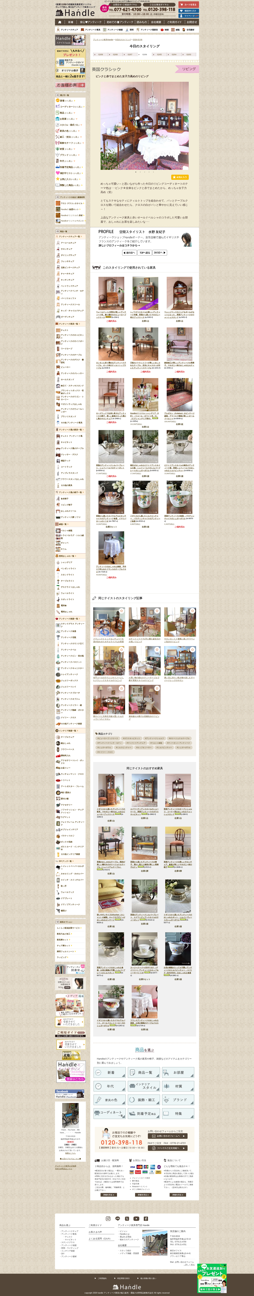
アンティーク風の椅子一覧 (70, 492)
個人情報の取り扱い (148, 1278)
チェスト (69, 1237)
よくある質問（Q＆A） (100, 1238)
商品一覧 (63, 231)
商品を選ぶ (64, 1225)
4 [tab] (149, 172)
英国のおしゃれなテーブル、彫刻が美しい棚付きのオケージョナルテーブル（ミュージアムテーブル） (111, 864)
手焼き (71, 203)
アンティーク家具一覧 (68, 324)
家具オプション (66, 922)
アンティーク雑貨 (115, 30)
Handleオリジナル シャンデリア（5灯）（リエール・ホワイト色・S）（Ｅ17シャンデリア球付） (144, 416)
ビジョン (123, 1231)
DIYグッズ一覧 (65, 861)
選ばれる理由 (125, 1237)
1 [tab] (135, 172)
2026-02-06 (137, 40)
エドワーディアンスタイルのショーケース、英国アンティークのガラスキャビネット (144, 811)
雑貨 (167, 30)
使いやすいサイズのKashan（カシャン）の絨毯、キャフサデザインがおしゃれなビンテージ (111, 917)
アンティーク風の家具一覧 (70, 430)
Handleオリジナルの (72, 215)
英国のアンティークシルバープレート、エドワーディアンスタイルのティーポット (144, 917)
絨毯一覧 (63, 524)
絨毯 (178, 30)
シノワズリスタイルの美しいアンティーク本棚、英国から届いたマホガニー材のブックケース (145, 314)
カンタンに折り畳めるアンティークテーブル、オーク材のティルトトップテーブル (111, 365)
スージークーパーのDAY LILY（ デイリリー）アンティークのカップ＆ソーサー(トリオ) (144, 970)
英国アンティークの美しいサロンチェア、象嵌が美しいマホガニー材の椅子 (178, 864)
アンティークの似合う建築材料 (72, 197)
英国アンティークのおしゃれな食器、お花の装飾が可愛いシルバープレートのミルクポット (111, 970)
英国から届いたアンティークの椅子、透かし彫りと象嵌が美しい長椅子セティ (144, 864)
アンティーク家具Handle (103, 40)
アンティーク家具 (92, 30)
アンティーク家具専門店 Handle (133, 1225)
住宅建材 (190, 30)
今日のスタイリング (123, 40)
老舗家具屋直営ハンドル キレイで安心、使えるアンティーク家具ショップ (76, 10)
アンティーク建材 (69, 1256)
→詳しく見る (189, 1265)
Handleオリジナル (72, 221)
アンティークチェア (69, 30)
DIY (63, 1254)
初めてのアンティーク (129, 1239)
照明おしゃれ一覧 (66, 556)
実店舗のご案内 (178, 1231)
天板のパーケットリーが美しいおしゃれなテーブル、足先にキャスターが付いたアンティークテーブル (145, 365)
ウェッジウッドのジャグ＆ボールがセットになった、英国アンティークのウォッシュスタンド (179, 314)
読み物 (141, 22)
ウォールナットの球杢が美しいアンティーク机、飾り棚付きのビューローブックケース (111, 314)
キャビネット (70, 1239)
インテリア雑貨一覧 (67, 731)
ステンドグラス (68, 1242)
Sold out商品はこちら (63, 1169)
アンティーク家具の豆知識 (65, 1166)
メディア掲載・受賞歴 (129, 1253)
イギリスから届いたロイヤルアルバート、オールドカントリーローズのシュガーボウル (111, 1023)
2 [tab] (140, 172)
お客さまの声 (95, 1232)
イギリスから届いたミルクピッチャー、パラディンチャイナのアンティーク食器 (145, 518)
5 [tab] (153, 172)
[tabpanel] (145, 126)
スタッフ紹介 (125, 1250)
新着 (71, 22)
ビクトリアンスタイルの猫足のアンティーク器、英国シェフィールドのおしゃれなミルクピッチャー (179, 468)
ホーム (60, 22)
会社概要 (156, 22)
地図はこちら (70, 1153)
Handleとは (124, 1234)
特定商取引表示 (123, 1278)
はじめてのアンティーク (120, 22)
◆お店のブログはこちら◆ (70, 1159)
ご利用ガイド (174, 22)
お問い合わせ (192, 22)
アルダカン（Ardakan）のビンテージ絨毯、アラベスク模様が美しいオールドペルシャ (179, 416)
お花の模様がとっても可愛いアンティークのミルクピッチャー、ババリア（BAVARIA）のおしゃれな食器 (178, 970)
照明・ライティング (69, 1248)
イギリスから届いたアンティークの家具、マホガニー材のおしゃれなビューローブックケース (111, 811)
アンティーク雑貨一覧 (68, 619)
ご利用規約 (102, 1278)
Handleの (70, 209)
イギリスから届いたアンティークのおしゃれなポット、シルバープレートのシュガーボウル (178, 917)
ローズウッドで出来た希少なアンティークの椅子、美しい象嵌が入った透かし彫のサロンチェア (111, 416)
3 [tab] (144, 172)
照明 (132, 30)
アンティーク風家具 (149, 30)
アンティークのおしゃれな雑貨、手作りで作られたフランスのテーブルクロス (111, 569)
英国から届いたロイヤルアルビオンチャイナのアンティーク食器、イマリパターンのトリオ (111, 518)
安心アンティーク (91, 22)
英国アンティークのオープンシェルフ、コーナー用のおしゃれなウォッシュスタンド (178, 811)
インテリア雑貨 (68, 1251)
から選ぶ (66, 101)
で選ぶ (70, 125)
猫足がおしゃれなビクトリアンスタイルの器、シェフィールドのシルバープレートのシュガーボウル (145, 468)
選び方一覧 (64, 95)
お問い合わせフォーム (184, 1262)
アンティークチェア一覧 (69, 237)
